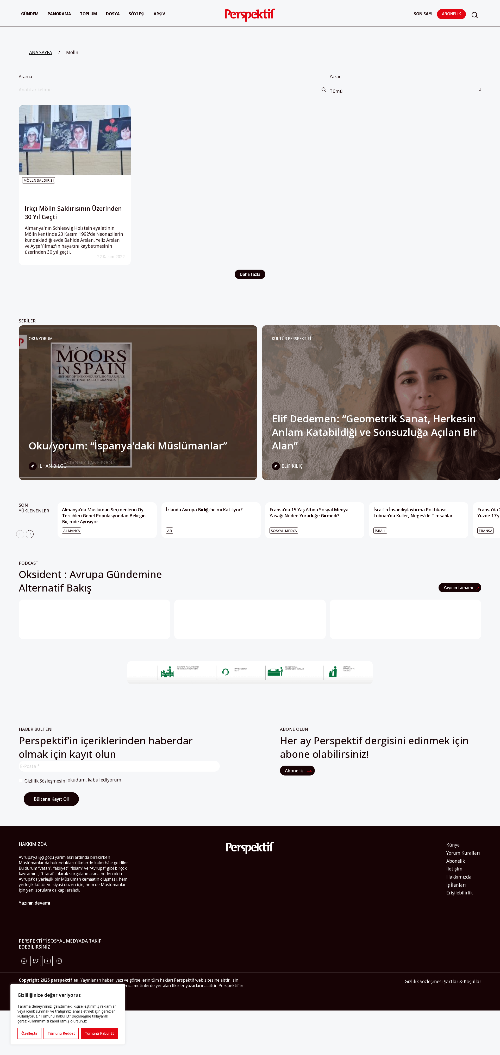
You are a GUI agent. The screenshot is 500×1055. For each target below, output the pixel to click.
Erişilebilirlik (459, 893)
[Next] (30, 534)
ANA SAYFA (40, 52)
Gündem (30, 14)
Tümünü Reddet (61, 1033)
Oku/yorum (41, 338)
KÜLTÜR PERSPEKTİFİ (291, 338)
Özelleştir (29, 1033)
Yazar (336, 84)
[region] (67, 1014)
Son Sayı (423, 14)
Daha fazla (250, 274)
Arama (25, 76)
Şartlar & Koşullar (462, 981)
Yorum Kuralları (463, 853)
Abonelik (451, 14)
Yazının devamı (34, 903)
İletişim (454, 869)
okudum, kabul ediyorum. (73, 780)
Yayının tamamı (458, 587)
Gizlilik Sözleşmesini (45, 781)
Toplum (88, 14)
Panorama (59, 14)
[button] (474, 15)
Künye (453, 845)
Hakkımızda (459, 877)
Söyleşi (137, 14)
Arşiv (159, 14)
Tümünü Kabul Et (99, 1033)
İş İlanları (456, 885)
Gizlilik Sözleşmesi (424, 981)
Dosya (113, 14)
